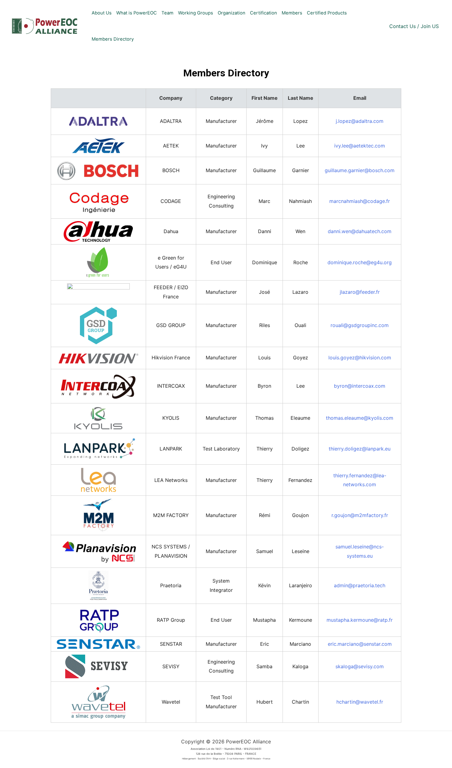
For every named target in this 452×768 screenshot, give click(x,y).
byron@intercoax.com (359, 386)
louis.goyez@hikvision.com (359, 357)
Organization (231, 13)
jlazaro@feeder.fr (360, 292)
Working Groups (195, 13)
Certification (263, 13)
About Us (102, 13)
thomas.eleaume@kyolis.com (359, 418)
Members (292, 13)
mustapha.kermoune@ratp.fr (360, 620)
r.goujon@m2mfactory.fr (359, 515)
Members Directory (113, 39)
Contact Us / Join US (414, 26)
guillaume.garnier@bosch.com (360, 170)
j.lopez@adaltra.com (359, 121)
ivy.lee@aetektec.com (359, 146)
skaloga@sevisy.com (359, 666)
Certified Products (327, 13)
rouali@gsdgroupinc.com (360, 325)
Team (167, 13)
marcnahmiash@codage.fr (359, 201)
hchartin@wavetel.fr (359, 702)
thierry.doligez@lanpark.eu (360, 449)
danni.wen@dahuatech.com (359, 231)
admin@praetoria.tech (359, 585)
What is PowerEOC (136, 13)
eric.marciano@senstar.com (360, 644)
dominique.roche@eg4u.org (359, 262)
